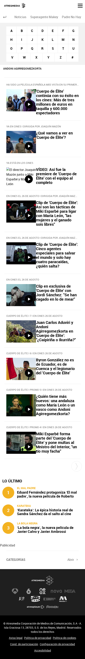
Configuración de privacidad (57, 644)
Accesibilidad (42, 650)
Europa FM (49, 599)
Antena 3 (15, 591)
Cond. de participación (24, 644)
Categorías (15, 559)
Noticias (20, 17)
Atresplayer (35, 607)
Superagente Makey (44, 17)
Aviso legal (16, 638)
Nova (56, 591)
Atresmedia (42, 580)
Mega (70, 591)
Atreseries (22, 599)
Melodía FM (63, 599)
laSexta (29, 591)
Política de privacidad (37, 638)
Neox (42, 591)
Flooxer (52, 607)
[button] (79, 5)
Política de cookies (64, 638)
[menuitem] (20, 17)
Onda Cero (36, 599)
